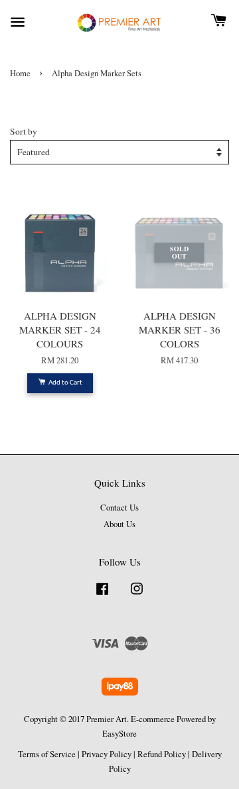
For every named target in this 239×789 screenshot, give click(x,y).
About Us (119, 524)
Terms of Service (47, 754)
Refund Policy (161, 754)
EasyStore (119, 733)
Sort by (23, 131)
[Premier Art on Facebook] (102, 595)
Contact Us (119, 507)
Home (20, 73)
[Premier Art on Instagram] (136, 595)
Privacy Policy (106, 754)
